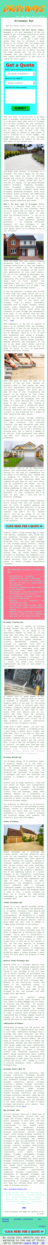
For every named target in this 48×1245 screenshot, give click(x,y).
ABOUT (28, 16)
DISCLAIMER (41, 16)
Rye (34, 533)
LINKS (22, 16)
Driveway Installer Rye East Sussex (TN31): (24, 30)
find (10, 1073)
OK (43, 1243)
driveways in (27, 270)
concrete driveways (22, 189)
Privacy (42, 1226)
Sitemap (5, 1219)
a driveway (21, 34)
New (39, 1219)
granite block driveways (16, 1147)
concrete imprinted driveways (22, 1136)
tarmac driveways (12, 187)
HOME (17, 16)
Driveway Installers (23, 1219)
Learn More (31, 1243)
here (24, 1106)
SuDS (12, 320)
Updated (5, 1221)
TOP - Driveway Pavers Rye (15, 1189)
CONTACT (34, 16)
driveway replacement (23, 1154)
